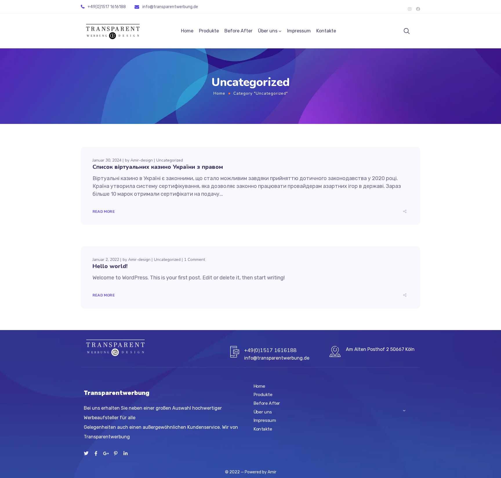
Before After (238, 31)
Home (187, 31)
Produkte (209, 31)
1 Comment (194, 259)
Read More (103, 211)
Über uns (267, 31)
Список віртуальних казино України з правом (157, 167)
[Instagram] (410, 9)
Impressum (299, 31)
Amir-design (141, 160)
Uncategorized (169, 160)
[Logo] (113, 31)
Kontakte (326, 31)
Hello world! (110, 266)
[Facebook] (418, 9)
